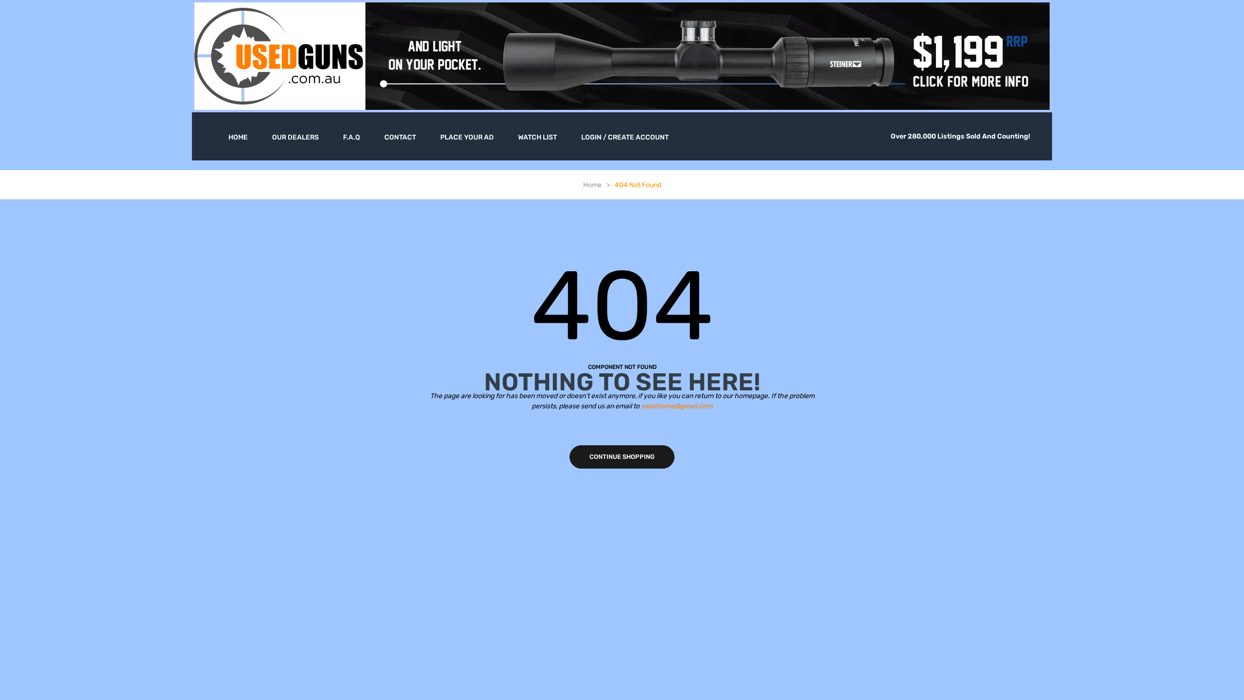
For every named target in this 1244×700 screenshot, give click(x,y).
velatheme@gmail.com (676, 406)
